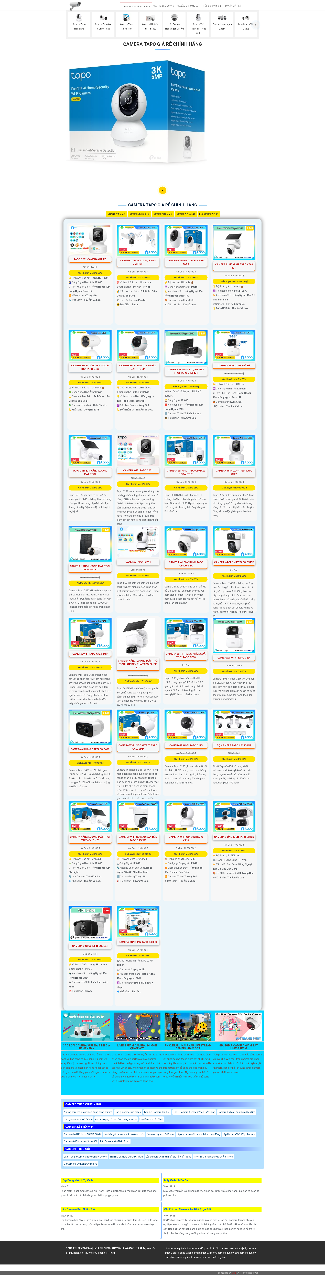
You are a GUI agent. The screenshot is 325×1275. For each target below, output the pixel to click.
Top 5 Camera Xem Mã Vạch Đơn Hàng (194, 1112)
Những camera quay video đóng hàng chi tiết (88, 1112)
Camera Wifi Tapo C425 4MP (89, 653)
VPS (234, 1272)
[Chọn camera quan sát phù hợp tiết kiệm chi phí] (255, 25)
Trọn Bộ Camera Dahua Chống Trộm (213, 1156)
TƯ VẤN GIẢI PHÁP (233, 6)
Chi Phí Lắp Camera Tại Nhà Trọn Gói (187, 1209)
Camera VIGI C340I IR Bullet (90, 946)
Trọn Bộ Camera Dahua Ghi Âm (126, 1156)
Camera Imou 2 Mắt (163, 214)
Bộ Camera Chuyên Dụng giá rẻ (80, 1163)
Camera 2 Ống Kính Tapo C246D (234, 837)
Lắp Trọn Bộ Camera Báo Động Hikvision (85, 1156)
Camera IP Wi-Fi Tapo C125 (186, 745)
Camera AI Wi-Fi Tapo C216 (234, 657)
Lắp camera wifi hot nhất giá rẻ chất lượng (168, 1156)
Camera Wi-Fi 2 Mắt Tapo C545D (234, 562)
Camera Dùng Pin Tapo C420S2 (138, 942)
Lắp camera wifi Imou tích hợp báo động (198, 1134)
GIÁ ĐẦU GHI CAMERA (187, 6)
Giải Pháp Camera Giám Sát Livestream (238, 1047)
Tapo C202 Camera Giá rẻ (90, 259)
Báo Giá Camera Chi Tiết (157, 1112)
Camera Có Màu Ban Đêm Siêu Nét (236, 1112)
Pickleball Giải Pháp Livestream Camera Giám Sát (188, 1047)
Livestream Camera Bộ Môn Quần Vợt (137, 1047)
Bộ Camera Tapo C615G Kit (234, 745)
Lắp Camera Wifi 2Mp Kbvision (239, 1134)
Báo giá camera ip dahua (128, 1112)
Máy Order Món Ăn (176, 1180)
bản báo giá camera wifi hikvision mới (124, 1134)
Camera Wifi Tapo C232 (138, 470)
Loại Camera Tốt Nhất (151, 1119)
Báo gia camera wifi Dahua (78, 1119)
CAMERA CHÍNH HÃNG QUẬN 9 (136, 6)
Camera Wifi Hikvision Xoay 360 (81, 1141)
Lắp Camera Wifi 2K (208, 214)
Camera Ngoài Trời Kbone (160, 1134)
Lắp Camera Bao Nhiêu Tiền (78, 1209)
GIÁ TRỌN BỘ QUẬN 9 (163, 6)
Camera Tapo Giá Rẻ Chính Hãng (162, 44)
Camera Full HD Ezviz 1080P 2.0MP (82, 1134)
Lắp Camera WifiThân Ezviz (115, 1141)
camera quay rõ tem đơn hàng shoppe (116, 1119)
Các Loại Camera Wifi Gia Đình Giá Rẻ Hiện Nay (86, 1047)
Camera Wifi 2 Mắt (116, 214)
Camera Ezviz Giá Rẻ (139, 214)
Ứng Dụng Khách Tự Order (78, 1180)
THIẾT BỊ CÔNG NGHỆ (211, 6)
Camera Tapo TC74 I (138, 562)
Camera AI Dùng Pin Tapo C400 (90, 749)
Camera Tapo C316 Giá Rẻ (234, 365)
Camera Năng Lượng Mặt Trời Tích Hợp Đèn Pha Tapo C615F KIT (138, 664)
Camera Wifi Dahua (186, 214)
